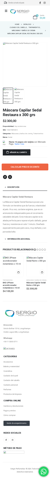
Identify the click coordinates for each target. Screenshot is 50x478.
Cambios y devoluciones (13, 406)
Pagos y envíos (9, 411)
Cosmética (7, 371)
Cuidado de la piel (10, 376)
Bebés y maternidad (11, 366)
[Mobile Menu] (7, 11)
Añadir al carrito (18, 152)
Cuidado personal (10, 385)
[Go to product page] (13, 266)
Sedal (10, 137)
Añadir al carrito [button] (18, 272)
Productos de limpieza (12, 394)
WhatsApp (10, 177)
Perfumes (7, 389)
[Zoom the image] (9, 349)
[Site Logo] (19, 12)
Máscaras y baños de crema (22, 134)
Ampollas (29, 280)
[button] (6, 64)
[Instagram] (44, 2)
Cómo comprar (9, 415)
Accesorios (8, 362)
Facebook (5, 177)
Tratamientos (38, 134)
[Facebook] (40, 2)
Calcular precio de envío (25, 167)
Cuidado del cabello (11, 380)
